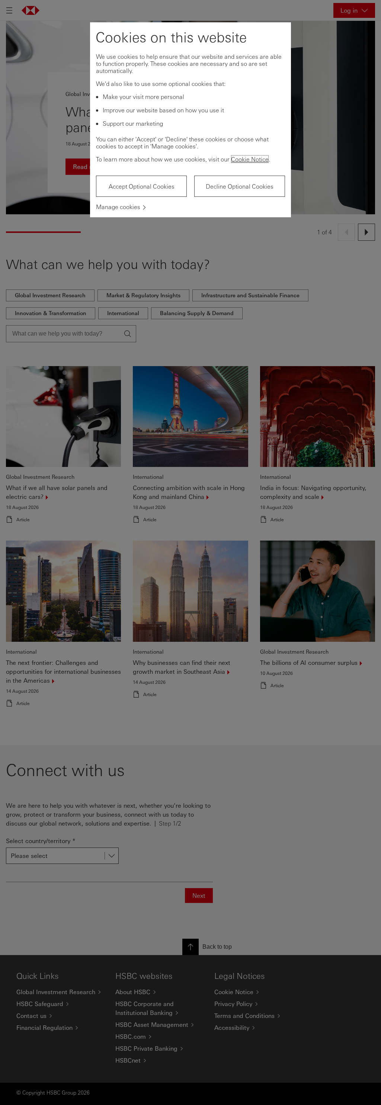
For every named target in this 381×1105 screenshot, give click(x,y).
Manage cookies (118, 207)
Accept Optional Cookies (142, 186)
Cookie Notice (250, 159)
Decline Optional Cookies (239, 186)
